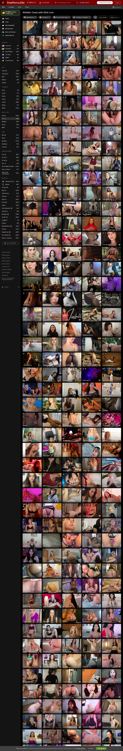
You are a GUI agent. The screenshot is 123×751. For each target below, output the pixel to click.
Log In (117, 2)
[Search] (77, 2)
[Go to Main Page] (15, 2)
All (95, 17)
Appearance (30, 17)
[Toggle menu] (3, 2)
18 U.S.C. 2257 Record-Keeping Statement (8, 279)
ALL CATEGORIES (11, 243)
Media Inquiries (6, 261)
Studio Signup (6, 272)
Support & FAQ (6, 252)
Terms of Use (5, 266)
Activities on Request (82, 17)
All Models (5, 275)
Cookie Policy (80, 748)
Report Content (6, 258)
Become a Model (6, 269)
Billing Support (6, 255)
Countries (45, 17)
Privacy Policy (6, 263)
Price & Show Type (61, 17)
